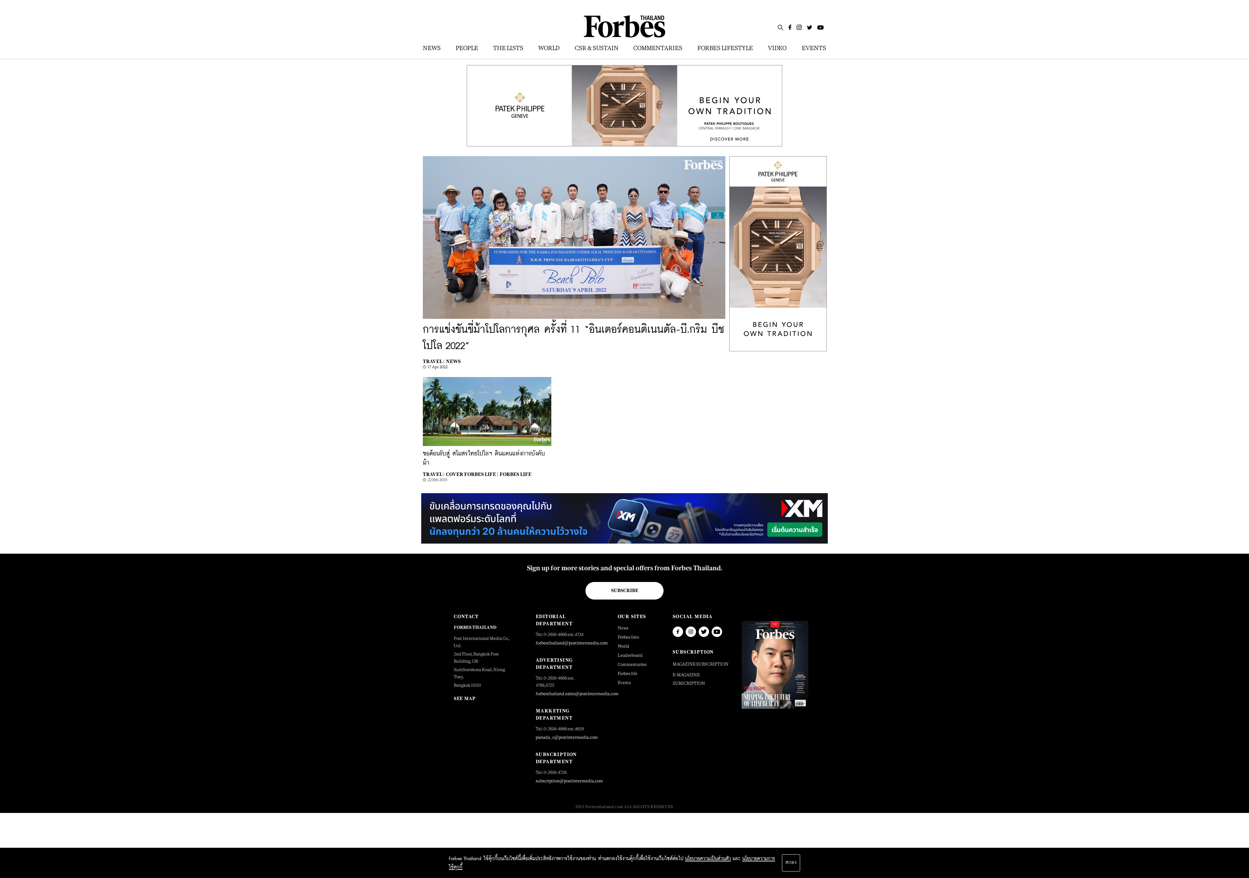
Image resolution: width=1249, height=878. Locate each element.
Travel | (433, 361)
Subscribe (624, 590)
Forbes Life (515, 474)
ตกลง (791, 862)
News (453, 361)
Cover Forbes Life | (472, 474)
